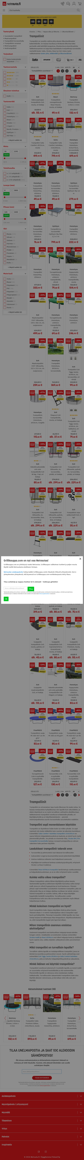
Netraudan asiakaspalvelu (13, 572)
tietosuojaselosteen (44, 593)
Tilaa (31, 589)
